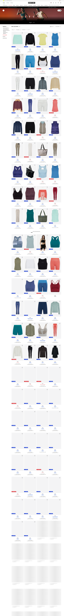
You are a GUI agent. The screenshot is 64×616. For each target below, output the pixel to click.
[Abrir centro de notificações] (55, 3)
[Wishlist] (58, 2)
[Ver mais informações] (17, 52)
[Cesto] (60, 2)
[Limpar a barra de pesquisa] (60, 5)
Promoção (17, 29)
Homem (7, 2)
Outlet (5, 0)
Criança (11, 2)
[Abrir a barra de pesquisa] (48, 5)
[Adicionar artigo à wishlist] (22, 32)
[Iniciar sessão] (53, 2)
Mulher (4, 2)
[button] (52, 26)
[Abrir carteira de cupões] (50, 2)
